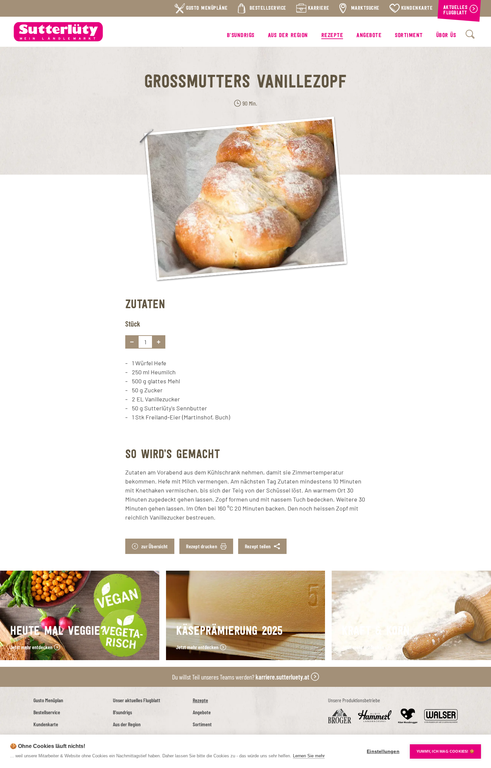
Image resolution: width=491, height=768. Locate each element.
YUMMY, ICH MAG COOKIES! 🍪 (445, 751)
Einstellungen (383, 751)
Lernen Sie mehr (309, 755)
